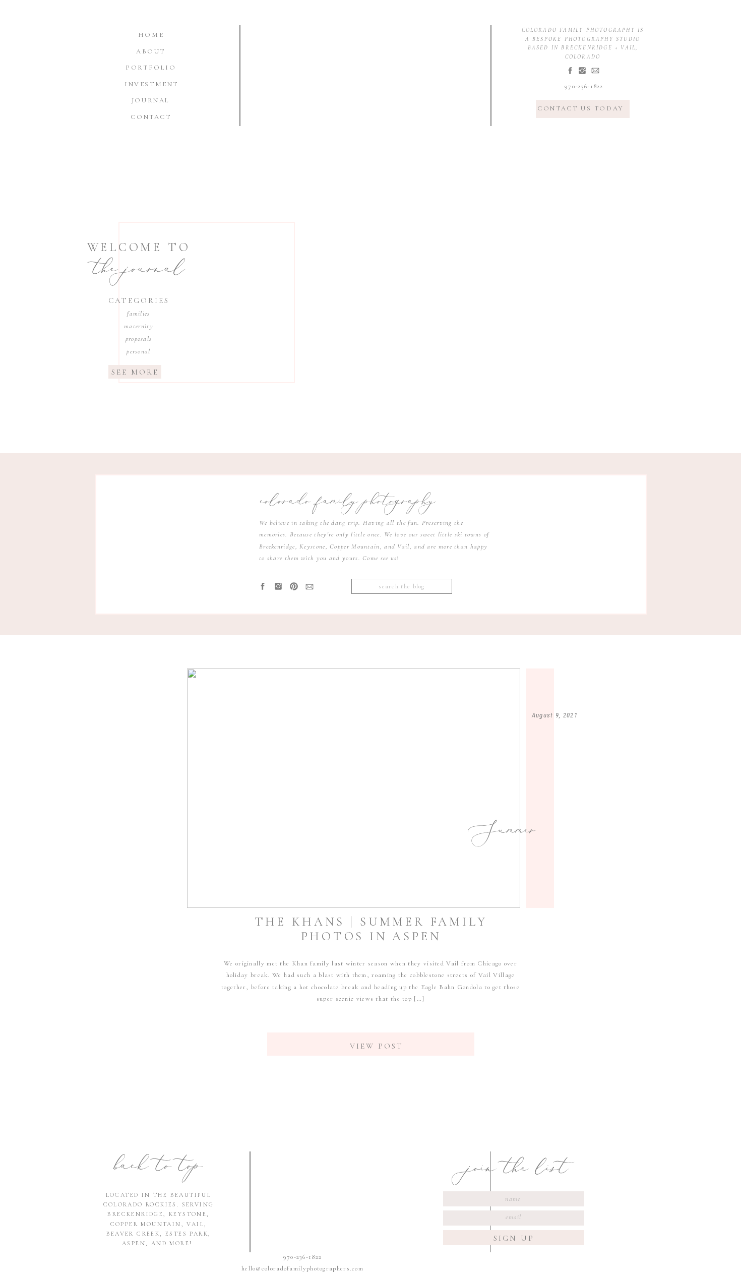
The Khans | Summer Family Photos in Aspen (371, 929)
